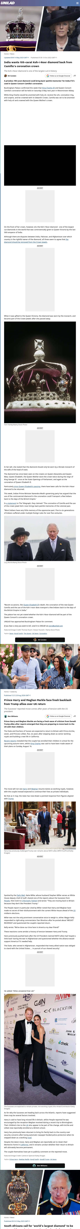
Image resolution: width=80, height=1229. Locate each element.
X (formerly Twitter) (29, 901)
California (24, 1144)
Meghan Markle (24, 1159)
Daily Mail (21, 895)
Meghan (34, 789)
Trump (11, 798)
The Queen (27, 633)
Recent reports (10, 741)
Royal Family (18, 633)
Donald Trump (44, 1159)
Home (6, 54)
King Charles (35, 743)
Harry (25, 789)
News (12, 54)
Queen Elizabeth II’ (31, 605)
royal (29, 1137)
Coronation (43, 633)
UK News (35, 633)
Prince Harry (13, 1159)
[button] (74, 76)
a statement (11, 503)
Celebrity (13, 692)
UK (27, 1125)
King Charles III (48, 88)
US (74, 910)
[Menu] (77, 3)
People (7, 901)
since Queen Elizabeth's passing (26, 486)
